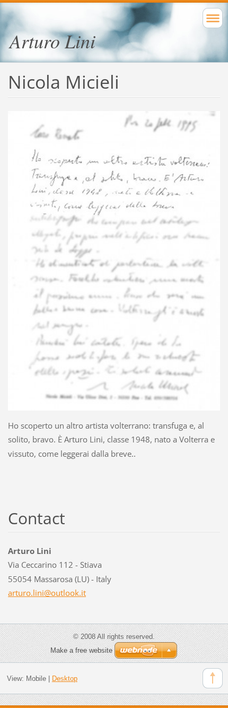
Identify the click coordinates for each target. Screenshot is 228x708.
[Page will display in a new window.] (114, 259)
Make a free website (81, 650)
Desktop (64, 679)
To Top (213, 678)
